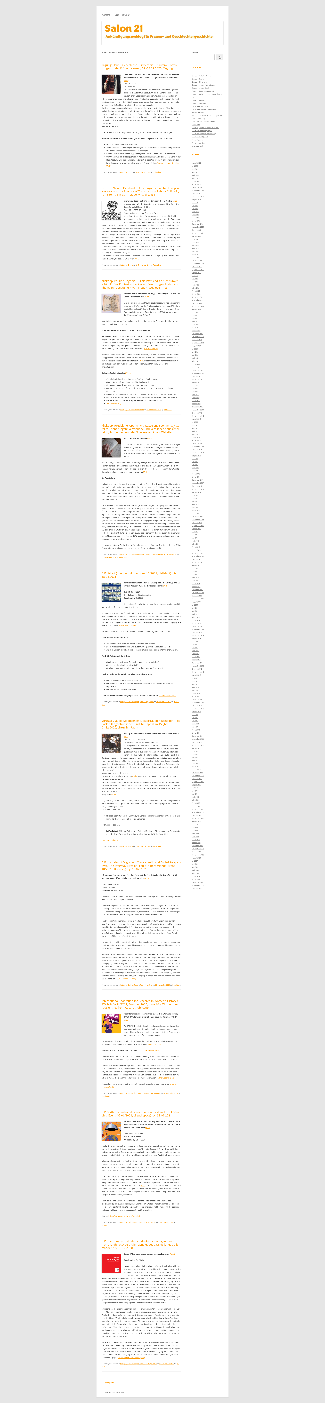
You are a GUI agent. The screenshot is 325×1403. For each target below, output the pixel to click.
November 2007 (198, 849)
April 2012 (195, 687)
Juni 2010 (195, 754)
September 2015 (198, 562)
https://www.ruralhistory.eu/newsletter (125, 1216)
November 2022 (198, 300)
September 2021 (198, 343)
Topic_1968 (196, 124)
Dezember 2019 (197, 407)
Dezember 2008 (197, 809)
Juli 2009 (195, 788)
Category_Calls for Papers (129, 702)
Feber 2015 (196, 583)
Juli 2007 (195, 861)
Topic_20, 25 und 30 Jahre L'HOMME (205, 127)
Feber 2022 (196, 327)
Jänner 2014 (196, 623)
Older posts (108, 1383)
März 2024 (195, 251)
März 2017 (195, 507)
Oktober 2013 (197, 632)
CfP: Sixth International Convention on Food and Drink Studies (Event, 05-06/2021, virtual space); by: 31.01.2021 (140, 1113)
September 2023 (198, 269)
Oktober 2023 (197, 266)
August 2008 (196, 821)
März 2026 (195, 178)
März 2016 (195, 544)
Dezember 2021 (197, 333)
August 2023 (196, 273)
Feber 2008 (196, 839)
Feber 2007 (196, 876)
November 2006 (198, 885)
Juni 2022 (195, 315)
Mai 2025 (195, 209)
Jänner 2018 (196, 477)
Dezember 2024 (197, 224)
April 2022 (195, 321)
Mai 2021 (195, 355)
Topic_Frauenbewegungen (202, 131)
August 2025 (196, 199)
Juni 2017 (195, 498)
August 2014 (196, 602)
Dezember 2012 (197, 663)
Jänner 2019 (196, 440)
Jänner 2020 (196, 404)
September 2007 (198, 855)
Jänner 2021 (196, 367)
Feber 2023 (196, 291)
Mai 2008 (195, 830)
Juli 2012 (195, 678)
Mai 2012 (195, 684)
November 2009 (198, 775)
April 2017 (195, 504)
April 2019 (195, 431)
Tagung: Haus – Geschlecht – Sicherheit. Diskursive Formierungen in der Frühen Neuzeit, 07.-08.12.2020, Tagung (140, 66)
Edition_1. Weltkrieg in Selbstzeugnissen (207, 115)
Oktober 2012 (197, 669)
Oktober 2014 (197, 596)
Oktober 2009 (197, 779)
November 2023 (198, 263)
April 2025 (195, 212)
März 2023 (195, 288)
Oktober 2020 (197, 376)
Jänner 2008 (196, 843)
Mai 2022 (195, 318)
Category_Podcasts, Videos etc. (203, 91)
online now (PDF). (154, 1044)
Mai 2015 (195, 574)
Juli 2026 (195, 166)
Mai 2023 (195, 282)
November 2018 (198, 446)
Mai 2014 (195, 611)
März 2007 (195, 873)
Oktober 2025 (197, 193)
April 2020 (195, 394)
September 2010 (198, 745)
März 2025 (195, 215)
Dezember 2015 (197, 553)
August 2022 (196, 309)
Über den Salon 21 (122, 15)
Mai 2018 (195, 465)
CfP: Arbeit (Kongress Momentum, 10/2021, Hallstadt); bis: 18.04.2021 (139, 574)
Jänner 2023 (196, 294)
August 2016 (196, 529)
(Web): (128, 373)
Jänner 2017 (196, 513)
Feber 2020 (196, 401)
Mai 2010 (195, 757)
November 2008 (198, 812)
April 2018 (195, 468)
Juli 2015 (195, 568)
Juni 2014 (195, 608)
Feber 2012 (196, 693)
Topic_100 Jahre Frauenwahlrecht (204, 121)
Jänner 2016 (196, 550)
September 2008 (198, 818)
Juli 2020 (195, 385)
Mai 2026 (195, 172)
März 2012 (195, 690)
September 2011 (198, 708)
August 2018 (196, 455)
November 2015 (198, 556)
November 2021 (198, 337)
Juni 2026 (195, 169)
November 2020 (198, 373)
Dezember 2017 (197, 480)
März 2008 (195, 836)
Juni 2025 (195, 205)
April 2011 (195, 724)
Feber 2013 (196, 657)
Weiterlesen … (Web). (128, 625)
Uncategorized (197, 146)
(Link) (134, 776)
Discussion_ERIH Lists (200, 106)
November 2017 (198, 483)
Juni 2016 (195, 535)
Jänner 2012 (196, 696)
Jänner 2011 (196, 733)
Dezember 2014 (197, 590)
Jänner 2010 (196, 769)
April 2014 (195, 614)
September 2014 (198, 599)
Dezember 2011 (197, 699)
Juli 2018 (195, 458)
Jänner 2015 (196, 586)
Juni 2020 (195, 388)
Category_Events (126, 172)
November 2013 (198, 629)
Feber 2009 (196, 803)
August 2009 (196, 785)
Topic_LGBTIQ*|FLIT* (148, 1364)
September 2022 (198, 306)
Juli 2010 (195, 751)
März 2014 (195, 617)
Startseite (106, 15)
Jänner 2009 (196, 806)
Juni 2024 (195, 242)
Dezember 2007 (197, 846)
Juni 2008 (195, 827)
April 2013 (195, 650)
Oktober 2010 (197, 742)
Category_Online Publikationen (132, 409)
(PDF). (136, 259)
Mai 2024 (195, 245)
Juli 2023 (195, 276)
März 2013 (195, 654)
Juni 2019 (195, 425)
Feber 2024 (196, 254)
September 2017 (198, 489)
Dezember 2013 (197, 626)
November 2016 (198, 519)
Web (143, 1185)
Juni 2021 (195, 352)
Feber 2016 (196, 547)
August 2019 (196, 419)
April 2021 (195, 358)
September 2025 (198, 196)
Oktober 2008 (197, 815)
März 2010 (195, 763)
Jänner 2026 (196, 184)
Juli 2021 (195, 349)
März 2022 (195, 324)
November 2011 (198, 702)
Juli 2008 (195, 824)
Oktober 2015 (197, 559)
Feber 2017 (196, 510)
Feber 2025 (196, 218)
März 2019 (195, 434)
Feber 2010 (196, 766)
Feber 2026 (196, 181)
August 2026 (196, 163)
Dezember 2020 (197, 370)
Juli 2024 (195, 239)
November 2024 (198, 227)
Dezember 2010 (197, 736)
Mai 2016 (195, 538)
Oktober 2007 (197, 852)
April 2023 (195, 285)
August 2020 (196, 382)
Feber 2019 (196, 437)
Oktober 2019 (197, 413)
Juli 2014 (195, 605)
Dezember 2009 (197, 772)
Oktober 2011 (197, 705)
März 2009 (195, 800)
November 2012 (198, 666)
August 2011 (196, 711)
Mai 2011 (195, 721)
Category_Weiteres (199, 103)
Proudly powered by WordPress (113, 1392)
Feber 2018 (196, 474)
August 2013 (196, 638)
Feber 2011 (196, 730)
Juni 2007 (195, 864)
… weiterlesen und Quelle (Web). (131, 1357)
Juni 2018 (195, 462)
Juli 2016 (195, 532)
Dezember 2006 (197, 882)
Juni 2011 (195, 718)
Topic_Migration (170, 554)
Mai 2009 (195, 794)
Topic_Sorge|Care (147, 702)
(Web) (126, 80)
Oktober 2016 (197, 522)
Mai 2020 (195, 391)
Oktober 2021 (197, 340)
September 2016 (198, 526)
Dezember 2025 (197, 187)
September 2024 (198, 233)
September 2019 (198, 416)
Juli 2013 (195, 641)
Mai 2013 (195, 647)
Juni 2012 (195, 681)
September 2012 (198, 672)
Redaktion (157, 172)
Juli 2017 (195, 495)
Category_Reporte (198, 100)
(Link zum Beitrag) (150, 348)
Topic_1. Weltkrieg (198, 118)
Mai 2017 (195, 501)
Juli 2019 (195, 422)
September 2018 (198, 452)
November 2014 (198, 593)
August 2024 (196, 236)
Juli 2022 (195, 312)
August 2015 (196, 565)
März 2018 (195, 471)
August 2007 (196, 858)
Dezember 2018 (197, 443)
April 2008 (195, 833)
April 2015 (195, 577)
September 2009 (198, 782)
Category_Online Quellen (153, 554)
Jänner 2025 (196, 221)
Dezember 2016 (197, 516)
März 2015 (195, 580)
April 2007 (195, 870)
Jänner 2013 (196, 660)
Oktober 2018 (197, 449)
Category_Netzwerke (128, 1093)
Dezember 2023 (197, 260)
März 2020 (195, 398)
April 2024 (195, 248)
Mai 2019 (195, 428)
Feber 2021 (196, 364)
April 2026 (195, 175)
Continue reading (114, 403)
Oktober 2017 (197, 486)
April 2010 (195, 760)
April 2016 (195, 541)
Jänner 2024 (196, 257)
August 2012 (196, 675)
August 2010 (196, 748)
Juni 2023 (195, 279)
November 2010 (198, 739)
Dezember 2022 (197, 297)
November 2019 (198, 410)
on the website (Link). (151, 1050)
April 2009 (195, 797)
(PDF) (126, 736)
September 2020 (198, 379)
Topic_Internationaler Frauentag (204, 134)
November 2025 (198, 190)
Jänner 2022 (196, 330)
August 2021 (196, 346)
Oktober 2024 (197, 230)
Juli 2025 (195, 202)
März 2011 (195, 727)
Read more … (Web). (127, 979)
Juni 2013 (195, 644)
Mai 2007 (195, 867)
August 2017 (196, 492)
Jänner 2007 (196, 879)
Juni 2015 (195, 571)
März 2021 (195, 361)
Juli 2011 (195, 715)
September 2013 (198, 635)
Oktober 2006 (197, 888)
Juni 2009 (195, 791)
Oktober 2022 (197, 303)
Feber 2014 (196, 620)
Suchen (195, 53)
